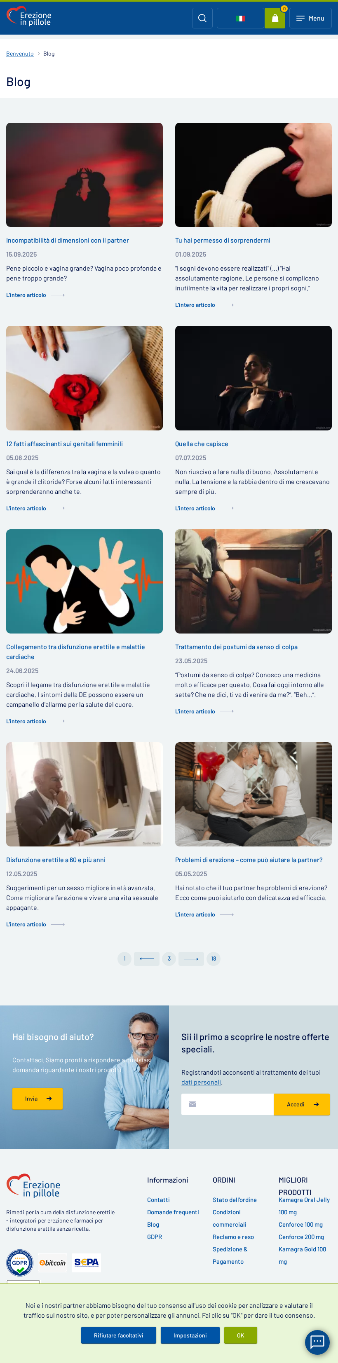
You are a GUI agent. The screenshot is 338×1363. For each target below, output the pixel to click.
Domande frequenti (173, 1212)
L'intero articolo (26, 294)
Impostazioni (190, 1335)
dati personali (201, 1082)
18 (213, 958)
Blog (153, 1224)
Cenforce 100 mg (301, 1224)
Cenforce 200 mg (301, 1236)
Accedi (296, 1104)
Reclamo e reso (233, 1236)
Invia (31, 1098)
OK (240, 1335)
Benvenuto (20, 53)
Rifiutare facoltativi (118, 1335)
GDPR (154, 1236)
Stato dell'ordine (235, 1199)
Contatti (158, 1199)
